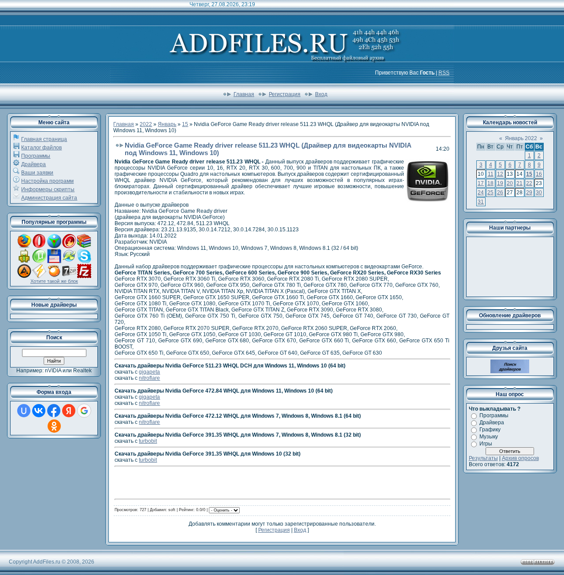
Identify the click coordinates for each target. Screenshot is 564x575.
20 (510, 183)
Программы (35, 156)
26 (500, 192)
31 (481, 202)
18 (490, 183)
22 (529, 183)
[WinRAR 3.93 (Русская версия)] (84, 246)
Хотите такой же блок (54, 281)
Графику (490, 430)
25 (490, 192)
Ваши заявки (37, 173)
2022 (146, 124)
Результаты (483, 458)
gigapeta (149, 372)
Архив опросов (520, 458)
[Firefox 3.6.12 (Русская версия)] (24, 246)
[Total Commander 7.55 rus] (54, 261)
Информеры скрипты (47, 189)
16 (539, 174)
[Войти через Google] (84, 411)
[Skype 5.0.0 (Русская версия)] (84, 261)
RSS (443, 73)
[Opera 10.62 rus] (39, 246)
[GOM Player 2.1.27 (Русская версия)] (54, 276)
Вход (321, 94)
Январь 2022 (521, 138)
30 (539, 192)
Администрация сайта (49, 198)
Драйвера (33, 164)
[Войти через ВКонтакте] (38, 410)
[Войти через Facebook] (53, 410)
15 (185, 124)
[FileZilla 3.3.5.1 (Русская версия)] (84, 276)
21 (519, 183)
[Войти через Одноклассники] (54, 426)
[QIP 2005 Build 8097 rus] (24, 261)
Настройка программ (47, 181)
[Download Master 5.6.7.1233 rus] (54, 246)
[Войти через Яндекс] (68, 410)
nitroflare (149, 378)
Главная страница (44, 139)
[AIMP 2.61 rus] (24, 276)
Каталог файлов (41, 148)
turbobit (148, 441)
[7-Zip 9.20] (69, 276)
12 (500, 174)
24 (481, 192)
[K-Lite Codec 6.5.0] (69, 261)
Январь (167, 124)
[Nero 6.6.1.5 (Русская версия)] (69, 246)
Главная (244, 94)
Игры (485, 444)
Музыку (488, 437)
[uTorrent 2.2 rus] (39, 261)
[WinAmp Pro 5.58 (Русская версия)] (39, 276)
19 (500, 183)
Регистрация (285, 94)
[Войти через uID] (23, 410)
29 (529, 192)
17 (481, 183)
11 (491, 174)
